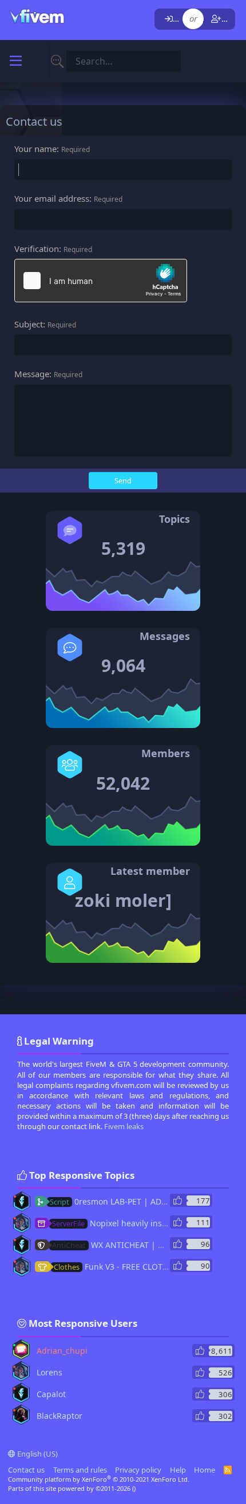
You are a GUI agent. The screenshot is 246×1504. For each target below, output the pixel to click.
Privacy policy (138, 1470)
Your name (35, 148)
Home (204, 1470)
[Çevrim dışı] (15, 1196)
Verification (36, 248)
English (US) (36, 1454)
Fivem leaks (124, 1126)
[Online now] (14, 1345)
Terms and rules (80, 1470)
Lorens (49, 1372)
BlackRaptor (59, 1415)
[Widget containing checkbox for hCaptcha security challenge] (100, 280)
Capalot (51, 1394)
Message (31, 373)
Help (178, 1470)
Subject (28, 324)
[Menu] (15, 61)
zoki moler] (123, 900)
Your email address (51, 198)
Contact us (26, 1470)
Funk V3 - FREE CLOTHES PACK (126, 1266)
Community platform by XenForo (98, 1479)
